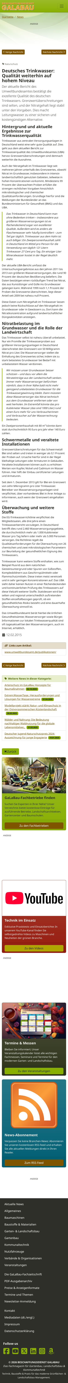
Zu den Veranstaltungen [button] (34, 1071)
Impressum (12, 1324)
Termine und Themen (18, 1294)
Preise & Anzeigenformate (21, 1288)
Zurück (11, 751)
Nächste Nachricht (53, 52)
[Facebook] (6, 1351)
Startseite (7, 17)
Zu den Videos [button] (34, 948)
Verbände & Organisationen (23, 1258)
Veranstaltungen (15, 1265)
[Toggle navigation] (61, 6)
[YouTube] (15, 1351)
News (20, 17)
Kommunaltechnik (16, 1245)
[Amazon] (51, 1351)
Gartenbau (11, 1238)
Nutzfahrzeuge (14, 1251)
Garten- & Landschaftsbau (21, 1231)
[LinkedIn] (33, 1351)
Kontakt (9, 1310)
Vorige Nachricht (14, 52)
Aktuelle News (14, 1204)
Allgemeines (12, 1211)
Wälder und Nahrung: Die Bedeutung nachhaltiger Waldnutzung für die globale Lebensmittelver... (30, 723)
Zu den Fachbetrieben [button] (34, 825)
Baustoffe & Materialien (20, 1224)
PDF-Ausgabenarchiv (18, 1281)
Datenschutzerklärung (19, 1331)
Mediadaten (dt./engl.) (19, 1317)
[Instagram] (42, 1351)
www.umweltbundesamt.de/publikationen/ (30, 652)
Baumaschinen (14, 1217)
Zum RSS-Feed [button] (34, 1163)
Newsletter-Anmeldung (20, 1301)
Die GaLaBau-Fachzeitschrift (23, 1274)
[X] (24, 1351)
